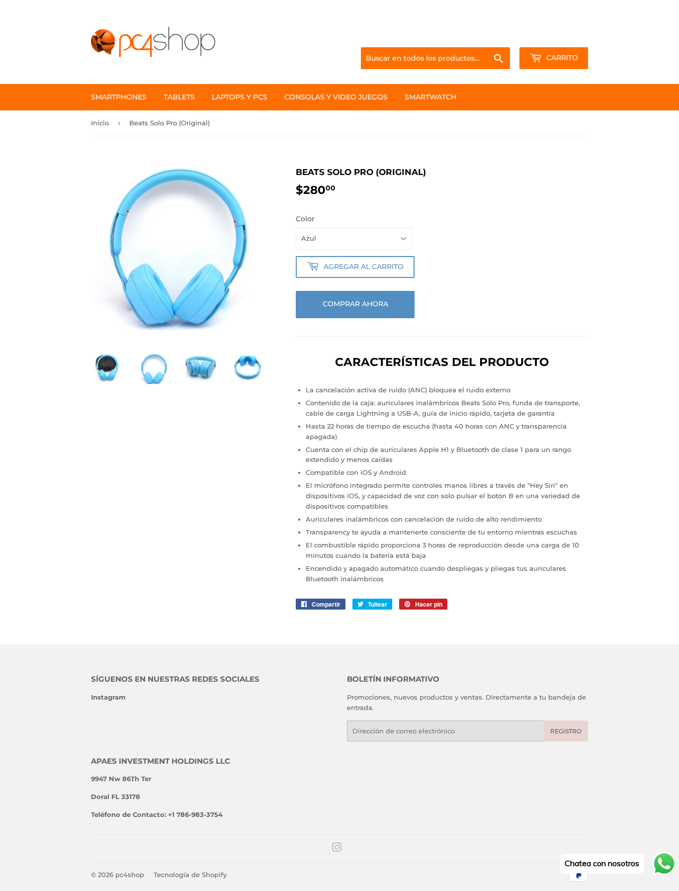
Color (305, 218)
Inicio (100, 123)
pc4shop (129, 875)
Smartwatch (430, 96)
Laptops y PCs (239, 96)
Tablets (179, 96)
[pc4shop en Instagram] (337, 849)
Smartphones (119, 96)
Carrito (561, 57)
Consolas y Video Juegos (336, 96)
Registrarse (508, 35)
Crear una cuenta (562, 35)
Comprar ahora (355, 303)
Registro (566, 731)
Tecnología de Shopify (190, 875)
